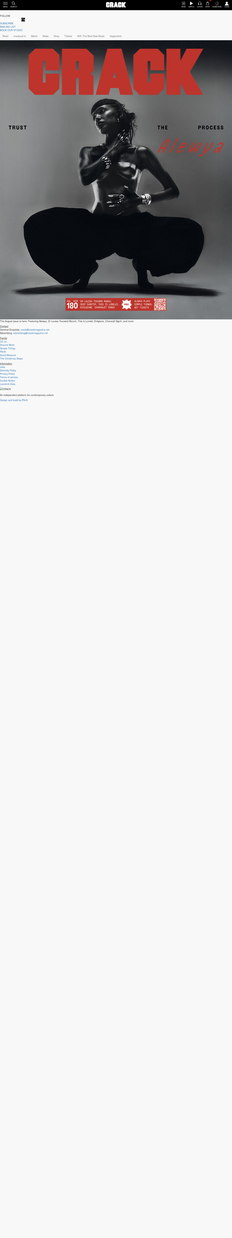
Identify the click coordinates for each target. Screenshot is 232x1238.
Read (5, 36)
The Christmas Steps (11, 358)
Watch (34, 36)
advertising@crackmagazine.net (30, 333)
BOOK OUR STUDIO (11, 30)
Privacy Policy (7, 373)
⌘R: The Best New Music (91, 36)
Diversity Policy (8, 370)
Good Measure (8, 355)
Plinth (3, 351)
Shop (56, 36)
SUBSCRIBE (6, 23)
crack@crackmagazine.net (35, 329)
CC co (3, 341)
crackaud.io (19, 36)
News (46, 36)
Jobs (2, 367)
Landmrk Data (7, 384)
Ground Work (7, 345)
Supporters (116, 36)
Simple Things (7, 348)
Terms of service (9, 377)
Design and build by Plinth (14, 400)
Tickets (68, 36)
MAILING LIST (8, 26)
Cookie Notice (7, 380)
